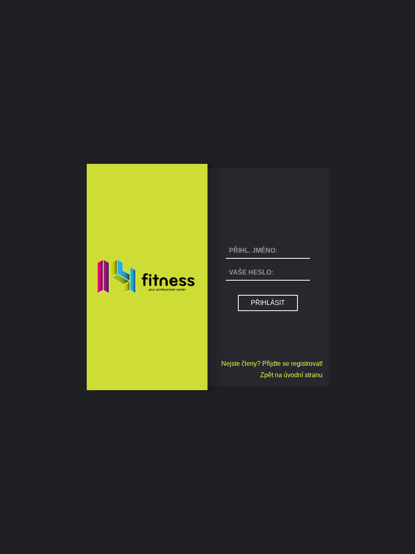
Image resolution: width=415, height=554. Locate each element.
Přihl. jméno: (253, 250)
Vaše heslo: (251, 272)
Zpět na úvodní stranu (291, 374)
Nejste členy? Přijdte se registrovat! (272, 363)
